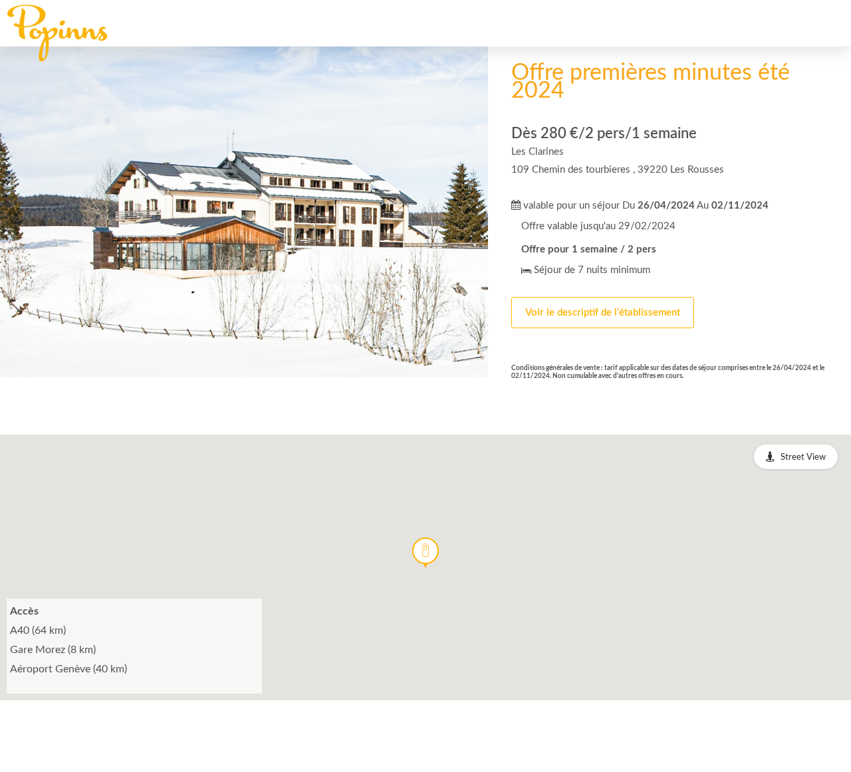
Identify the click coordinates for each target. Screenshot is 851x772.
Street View (803, 457)
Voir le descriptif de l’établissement (602, 313)
